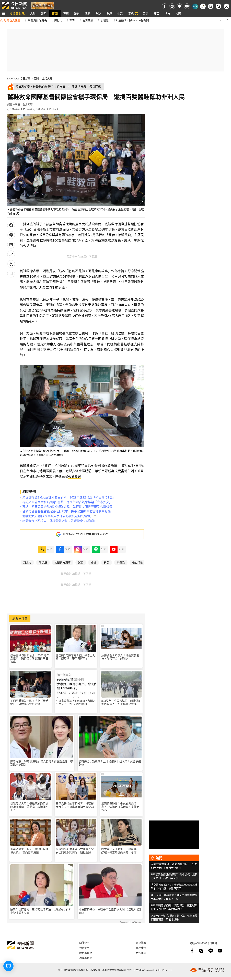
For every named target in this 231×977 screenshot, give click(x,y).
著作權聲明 (85, 958)
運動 (87, 13)
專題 (66, 13)
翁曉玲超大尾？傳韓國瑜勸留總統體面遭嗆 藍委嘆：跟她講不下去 (29, 807)
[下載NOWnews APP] (210, 6)
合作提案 (141, 952)
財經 (109, 13)
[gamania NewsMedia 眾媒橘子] (207, 970)
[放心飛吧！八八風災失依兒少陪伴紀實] (42, 5)
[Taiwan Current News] (195, 6)
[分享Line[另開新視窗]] (11, 235)
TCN (72, 20)
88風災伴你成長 (37, 20)
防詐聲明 (84, 942)
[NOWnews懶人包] (203, 6)
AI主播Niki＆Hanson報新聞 (132, 20)
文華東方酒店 (62, 562)
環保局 (43, 562)
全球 (98, 13)
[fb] (164, 6)
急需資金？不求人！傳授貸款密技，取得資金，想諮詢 (120, 657)
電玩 (131, 13)
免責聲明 (84, 947)
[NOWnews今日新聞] (14, 5)
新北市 (27, 562)
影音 (145, 13)
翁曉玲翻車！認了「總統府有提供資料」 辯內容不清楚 (29, 851)
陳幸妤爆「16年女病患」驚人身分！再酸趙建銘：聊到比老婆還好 (41, 763)
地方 (167, 13)
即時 (43, 13)
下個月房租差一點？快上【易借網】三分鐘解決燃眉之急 (29, 702)
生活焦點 (47, 78)
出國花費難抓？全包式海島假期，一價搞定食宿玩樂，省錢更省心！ (120, 807)
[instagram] (172, 6)
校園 (178, 13)
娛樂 (76, 13)
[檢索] (218, 6)
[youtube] (187, 6)
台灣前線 (87, 20)
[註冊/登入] (226, 6)
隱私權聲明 (85, 952)
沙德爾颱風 (17, 13)
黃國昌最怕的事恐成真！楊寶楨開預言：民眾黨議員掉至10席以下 (75, 807)
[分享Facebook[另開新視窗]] (11, 225)
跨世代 (58, 20)
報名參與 (74, 476)
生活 (120, 13)
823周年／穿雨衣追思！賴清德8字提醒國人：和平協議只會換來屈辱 (120, 702)
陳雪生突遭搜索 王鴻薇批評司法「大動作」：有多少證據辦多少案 (40, 911)
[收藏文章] (11, 273)
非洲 (93, 562)
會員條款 (141, 942)
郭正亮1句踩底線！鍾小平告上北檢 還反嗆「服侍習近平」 (75, 657)
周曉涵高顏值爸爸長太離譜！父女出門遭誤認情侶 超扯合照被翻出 (75, 851)
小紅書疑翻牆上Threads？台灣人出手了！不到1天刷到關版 (76, 702)
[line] (179, 6)
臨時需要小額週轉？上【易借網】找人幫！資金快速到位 (110, 763)
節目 (156, 13)
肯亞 (106, 562)
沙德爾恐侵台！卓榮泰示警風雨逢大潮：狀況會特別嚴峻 (110, 911)
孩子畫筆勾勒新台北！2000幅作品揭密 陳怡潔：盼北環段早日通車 (29, 658)
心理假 (104, 20)
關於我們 (141, 947)
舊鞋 (81, 562)
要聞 (55, 13)
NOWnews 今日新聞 (18, 78)
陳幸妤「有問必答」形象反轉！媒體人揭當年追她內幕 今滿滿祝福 (120, 851)
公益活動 (137, 562)
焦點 (33, 13)
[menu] (3, 13)
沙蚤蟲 (121, 562)
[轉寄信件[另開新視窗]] (11, 244)
